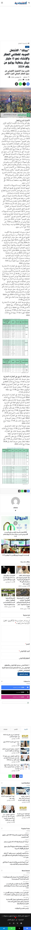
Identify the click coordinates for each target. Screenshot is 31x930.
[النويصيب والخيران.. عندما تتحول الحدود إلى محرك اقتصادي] (8, 570)
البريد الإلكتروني (24, 651)
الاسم (27, 644)
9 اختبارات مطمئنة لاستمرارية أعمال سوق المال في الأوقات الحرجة (24, 798)
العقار (20, 43)
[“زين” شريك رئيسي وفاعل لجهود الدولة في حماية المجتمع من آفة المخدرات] (25, 767)
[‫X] (25, 491)
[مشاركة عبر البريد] (19, 491)
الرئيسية (25, 43)
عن (16, 919)
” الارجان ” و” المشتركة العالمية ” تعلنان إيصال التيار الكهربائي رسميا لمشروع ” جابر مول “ (23, 602)
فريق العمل (11, 919)
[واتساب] (22, 491)
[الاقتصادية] (20, 3)
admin (25, 77)
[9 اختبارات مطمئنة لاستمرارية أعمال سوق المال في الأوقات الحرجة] (25, 751)
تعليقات (5, 729)
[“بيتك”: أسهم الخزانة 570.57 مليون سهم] (25, 744)
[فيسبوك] (28, 491)
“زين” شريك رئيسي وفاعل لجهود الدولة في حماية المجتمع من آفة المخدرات (11, 766)
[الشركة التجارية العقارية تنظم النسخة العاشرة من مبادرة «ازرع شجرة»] (8, 592)
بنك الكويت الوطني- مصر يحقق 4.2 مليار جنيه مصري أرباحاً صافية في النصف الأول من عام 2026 (11, 758)
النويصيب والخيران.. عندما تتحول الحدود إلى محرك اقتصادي (9, 577)
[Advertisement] (15, 24)
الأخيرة (26, 729)
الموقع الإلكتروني (24, 658)
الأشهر (16, 729)
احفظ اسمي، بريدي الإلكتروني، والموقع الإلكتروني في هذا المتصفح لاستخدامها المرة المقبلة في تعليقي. (16, 668)
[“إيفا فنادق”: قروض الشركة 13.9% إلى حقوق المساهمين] (25, 737)
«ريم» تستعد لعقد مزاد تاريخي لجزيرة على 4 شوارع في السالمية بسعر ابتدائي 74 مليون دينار (23, 580)
